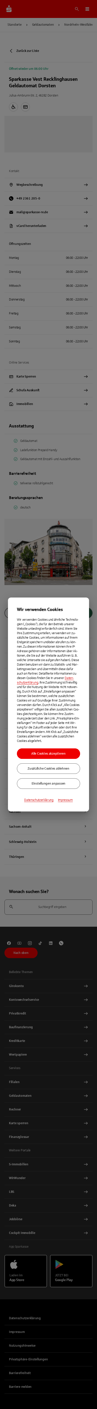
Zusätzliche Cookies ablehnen (48, 768)
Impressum (65, 800)
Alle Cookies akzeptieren (48, 753)
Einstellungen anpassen (48, 783)
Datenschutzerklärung (38, 800)
